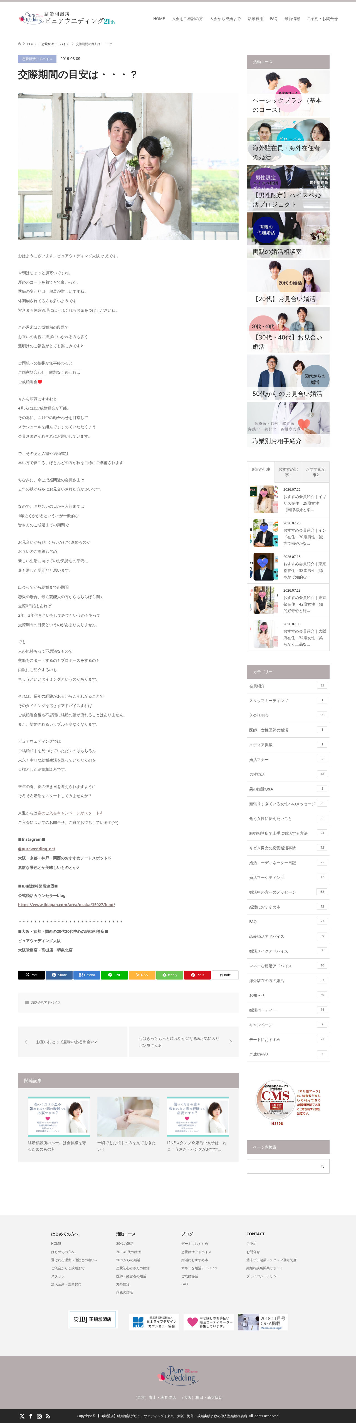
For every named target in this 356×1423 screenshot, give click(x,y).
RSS (47, 1415)
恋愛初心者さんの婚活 (133, 1268)
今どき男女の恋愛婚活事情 (286, 848)
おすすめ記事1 (288, 472)
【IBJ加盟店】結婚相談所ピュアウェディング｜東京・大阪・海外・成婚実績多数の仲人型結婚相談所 (171, 1416)
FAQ (274, 18)
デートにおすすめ (286, 1039)
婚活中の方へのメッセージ (286, 892)
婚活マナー (286, 759)
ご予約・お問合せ (322, 18)
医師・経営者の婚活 (131, 1276)
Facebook (30, 1415)
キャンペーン (286, 1024)
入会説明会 (286, 715)
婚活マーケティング (286, 877)
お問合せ (253, 1252)
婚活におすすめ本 (286, 906)
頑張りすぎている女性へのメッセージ (286, 803)
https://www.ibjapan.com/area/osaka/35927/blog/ (66, 904)
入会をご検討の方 (187, 18)
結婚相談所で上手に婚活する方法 (286, 833)
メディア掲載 (286, 744)
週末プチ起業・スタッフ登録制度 (271, 1260)
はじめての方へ (63, 1252)
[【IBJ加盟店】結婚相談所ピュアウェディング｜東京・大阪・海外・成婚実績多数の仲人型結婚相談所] (115, 18)
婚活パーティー (286, 1010)
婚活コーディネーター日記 (286, 862)
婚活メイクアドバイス (286, 951)
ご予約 (251, 1243)
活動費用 (255, 18)
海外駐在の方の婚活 (286, 980)
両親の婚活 (124, 1292)
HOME (159, 18)
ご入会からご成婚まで (68, 1268)
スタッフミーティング (286, 700)
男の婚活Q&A (286, 789)
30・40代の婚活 (128, 1252)
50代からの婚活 (128, 1260)
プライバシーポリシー (263, 1276)
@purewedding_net (36, 848)
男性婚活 (286, 774)
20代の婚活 (125, 1243)
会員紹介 (286, 685)
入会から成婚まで (225, 18)
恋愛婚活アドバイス (37, 58)
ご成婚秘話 (286, 1054)
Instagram (39, 1415)
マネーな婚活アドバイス (286, 965)
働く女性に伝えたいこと (286, 818)
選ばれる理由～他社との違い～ (74, 1260)
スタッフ (58, 1276)
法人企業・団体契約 (66, 1284)
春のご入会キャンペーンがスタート (69, 812)
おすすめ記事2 (315, 472)
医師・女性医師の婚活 (286, 730)
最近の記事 (261, 469)
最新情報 (292, 18)
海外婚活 (123, 1284)
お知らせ (286, 995)
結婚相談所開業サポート (264, 1268)
